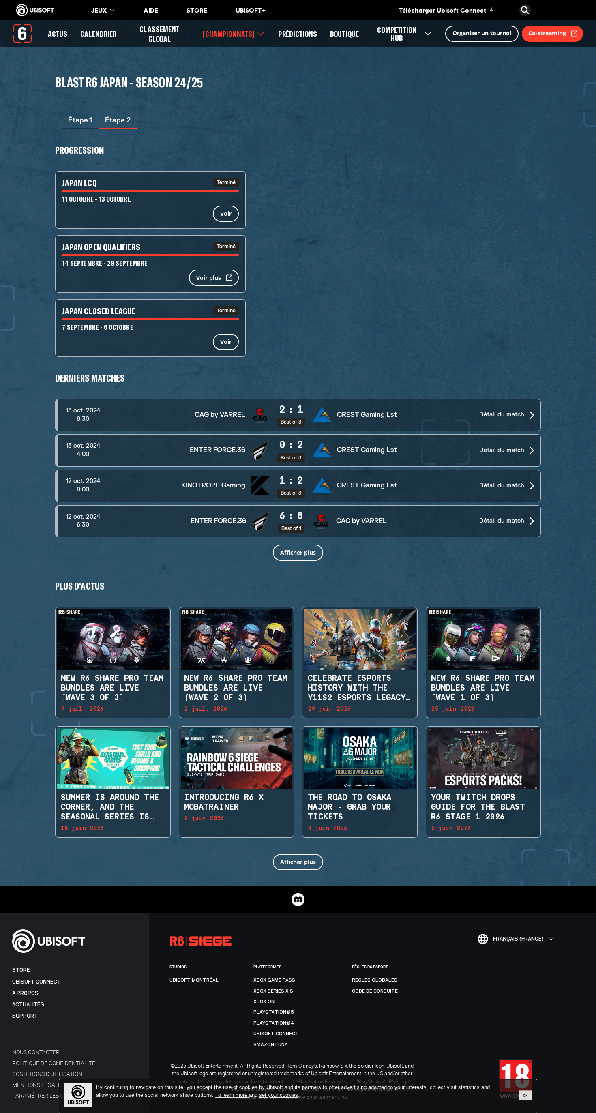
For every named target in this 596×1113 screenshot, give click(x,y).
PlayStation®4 (273, 1023)
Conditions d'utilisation (47, 1074)
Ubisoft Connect (36, 982)
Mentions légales (38, 1085)
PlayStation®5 (273, 1012)
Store (21, 970)
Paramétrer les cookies (47, 1095)
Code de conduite (375, 991)
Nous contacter (36, 1052)
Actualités (28, 1004)
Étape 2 (118, 120)
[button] (298, 415)
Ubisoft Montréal (194, 980)
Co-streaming (547, 33)
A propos (25, 993)
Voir (226, 213)
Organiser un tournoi (481, 33)
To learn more (232, 1095)
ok (525, 1095)
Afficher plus (298, 552)
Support (25, 1016)
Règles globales (374, 980)
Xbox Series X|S (273, 991)
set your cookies (278, 1095)
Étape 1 (80, 120)
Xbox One (265, 1001)
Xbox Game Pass (274, 980)
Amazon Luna (270, 1044)
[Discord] (298, 900)
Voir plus (208, 277)
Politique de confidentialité (53, 1063)
